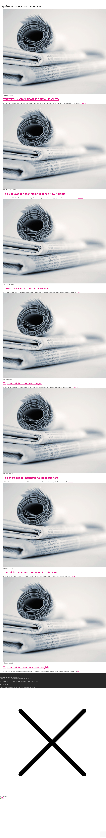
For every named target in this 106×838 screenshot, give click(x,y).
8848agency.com (32, 681)
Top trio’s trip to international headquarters (30, 477)
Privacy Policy (30, 687)
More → (84, 103)
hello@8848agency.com (20, 681)
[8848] (2, 798)
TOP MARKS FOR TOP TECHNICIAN (26, 288)
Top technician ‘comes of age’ (22, 383)
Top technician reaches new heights (26, 667)
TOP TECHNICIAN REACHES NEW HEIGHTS (31, 99)
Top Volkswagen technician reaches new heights (34, 193)
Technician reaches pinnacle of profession (30, 572)
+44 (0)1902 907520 (6, 681)
